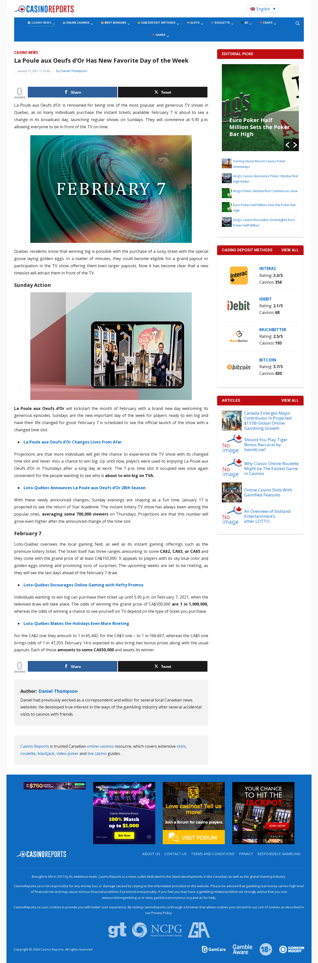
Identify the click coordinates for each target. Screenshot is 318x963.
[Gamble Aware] (239, 949)
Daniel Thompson (74, 71)
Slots (194, 22)
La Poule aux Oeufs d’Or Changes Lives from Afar (73, 442)
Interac (268, 268)
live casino (97, 753)
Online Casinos (77, 22)
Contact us (175, 853)
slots (181, 746)
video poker (67, 753)
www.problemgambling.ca (121, 897)
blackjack (46, 753)
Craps (267, 22)
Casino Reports (34, 746)
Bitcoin (267, 360)
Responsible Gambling (278, 853)
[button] (287, 145)
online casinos (100, 746)
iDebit (265, 299)
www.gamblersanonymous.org (168, 897)
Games (160, 35)
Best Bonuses (115, 22)
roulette (28, 753)
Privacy (246, 853)
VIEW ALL (290, 250)
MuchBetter (272, 329)
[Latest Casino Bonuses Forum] (194, 812)
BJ (246, 22)
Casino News (41, 22)
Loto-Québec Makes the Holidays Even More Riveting (76, 623)
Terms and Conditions (213, 853)
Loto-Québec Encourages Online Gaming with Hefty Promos (83, 585)
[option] (260, 107)
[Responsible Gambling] (263, 949)
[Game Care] (214, 949)
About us (151, 853)
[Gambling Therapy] (288, 949)
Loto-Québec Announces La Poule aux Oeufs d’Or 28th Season (85, 487)
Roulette (222, 22)
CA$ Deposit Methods (157, 22)
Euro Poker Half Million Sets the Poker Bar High (259, 126)
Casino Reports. (52, 949)
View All (290, 400)
